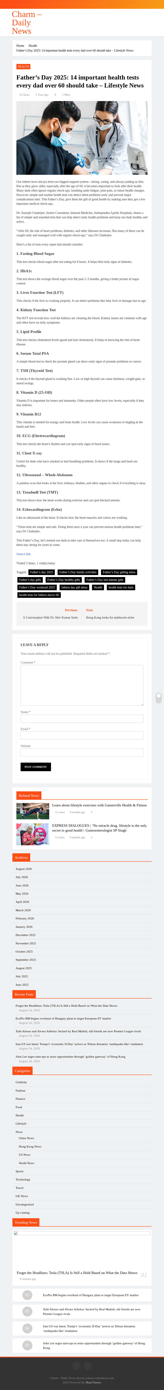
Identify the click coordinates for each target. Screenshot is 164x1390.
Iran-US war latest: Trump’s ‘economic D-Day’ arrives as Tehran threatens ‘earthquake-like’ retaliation (79, 1044)
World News (26, 1163)
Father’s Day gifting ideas (119, 572)
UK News (22, 1196)
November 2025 (26, 943)
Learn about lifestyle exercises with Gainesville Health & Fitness (99, 805)
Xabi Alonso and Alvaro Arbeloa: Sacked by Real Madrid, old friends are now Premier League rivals (78, 1031)
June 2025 (22, 984)
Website (26, 746)
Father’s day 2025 (41, 572)
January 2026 (24, 926)
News (19, 1132)
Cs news (24, 94)
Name (26, 712)
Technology (23, 1179)
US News (24, 1154)
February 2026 (25, 918)
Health (23, 66)
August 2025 (24, 968)
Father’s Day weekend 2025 (37, 587)
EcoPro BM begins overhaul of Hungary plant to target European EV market (63, 1018)
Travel (19, 1187)
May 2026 (22, 893)
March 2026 (23, 910)
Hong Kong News (30, 1146)
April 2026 (22, 901)
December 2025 (26, 935)
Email (25, 729)
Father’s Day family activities (77, 572)
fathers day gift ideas (74, 587)
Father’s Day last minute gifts (104, 579)
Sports (19, 1171)
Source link (23, 554)
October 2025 (24, 951)
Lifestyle (21, 1123)
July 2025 (22, 976)
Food (19, 1107)
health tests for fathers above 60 (39, 595)
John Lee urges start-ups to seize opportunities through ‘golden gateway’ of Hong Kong (70, 1056)
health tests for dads (121, 587)
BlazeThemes (93, 1382)
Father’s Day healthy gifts (63, 579)
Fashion (20, 1090)
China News (26, 1138)
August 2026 (24, 868)
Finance (20, 1098)
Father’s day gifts (30, 579)
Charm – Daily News (27, 22)
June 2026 (22, 885)
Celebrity (21, 1082)
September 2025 (26, 959)
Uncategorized (25, 1204)
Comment (28, 662)
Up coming (23, 1212)
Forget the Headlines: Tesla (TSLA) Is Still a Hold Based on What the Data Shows (66, 1005)
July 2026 (22, 877)
